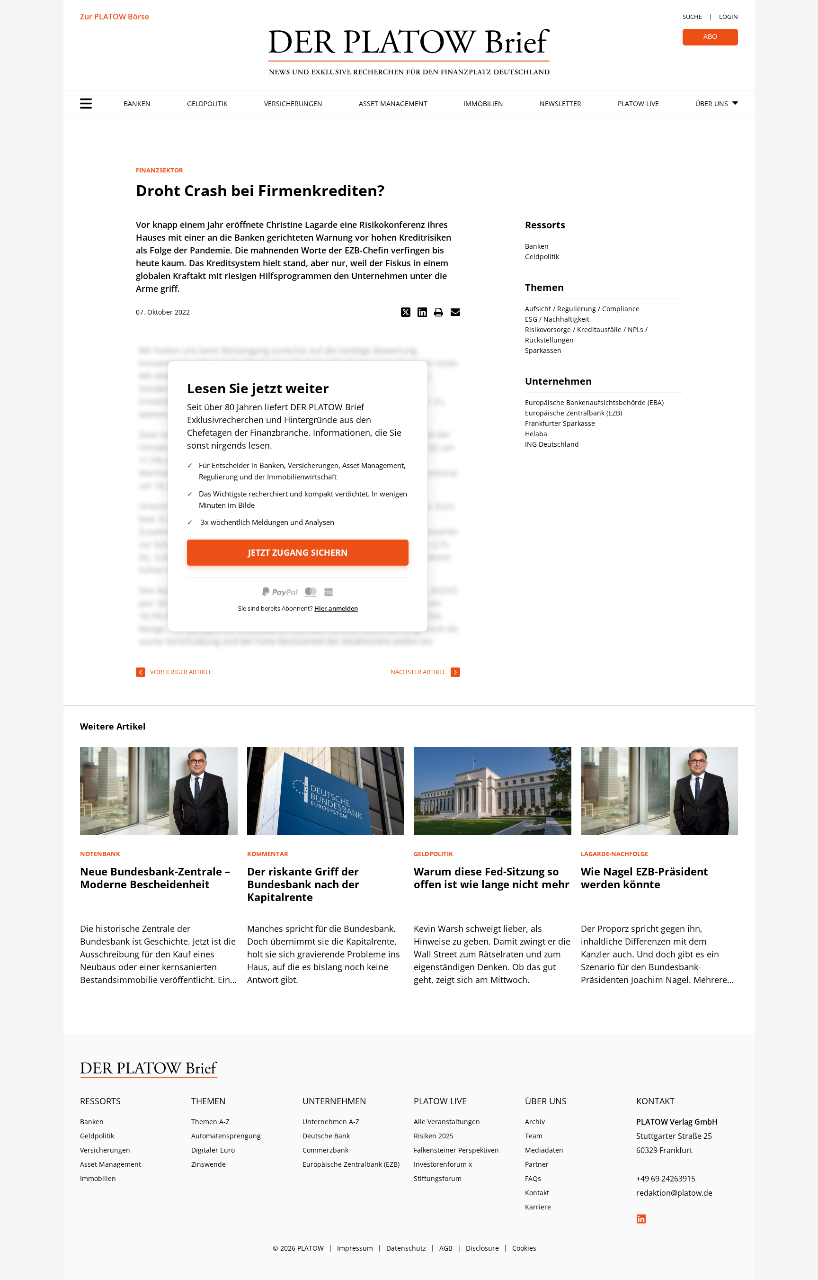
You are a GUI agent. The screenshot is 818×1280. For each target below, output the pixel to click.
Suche (692, 16)
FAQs (533, 1178)
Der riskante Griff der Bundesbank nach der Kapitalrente (303, 884)
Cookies (524, 1248)
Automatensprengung (226, 1135)
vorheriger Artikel (181, 671)
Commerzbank (325, 1149)
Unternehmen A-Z (330, 1121)
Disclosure (482, 1248)
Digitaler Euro (213, 1149)
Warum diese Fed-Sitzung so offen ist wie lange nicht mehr (491, 877)
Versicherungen (293, 103)
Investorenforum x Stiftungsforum (443, 1171)
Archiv (535, 1121)
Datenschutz (406, 1248)
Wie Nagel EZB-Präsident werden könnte (644, 877)
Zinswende (208, 1164)
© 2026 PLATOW (298, 1248)
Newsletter (560, 103)
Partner (537, 1164)
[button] (405, 312)
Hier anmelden (336, 608)
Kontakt (537, 1192)
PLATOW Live (638, 103)
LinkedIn (641, 1219)
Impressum (355, 1248)
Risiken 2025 (433, 1135)
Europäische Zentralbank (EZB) (351, 1164)
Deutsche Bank (326, 1135)
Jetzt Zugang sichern (298, 552)
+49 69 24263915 (665, 1178)
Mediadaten (544, 1149)
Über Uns (711, 103)
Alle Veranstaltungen (447, 1121)
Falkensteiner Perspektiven (456, 1149)
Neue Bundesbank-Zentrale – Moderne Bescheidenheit (155, 877)
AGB (446, 1248)
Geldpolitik (207, 103)
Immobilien (483, 103)
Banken (137, 103)
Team (533, 1135)
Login (728, 16)
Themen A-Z (210, 1121)
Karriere (538, 1206)
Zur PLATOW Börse (114, 16)
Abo (710, 36)
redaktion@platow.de (674, 1193)
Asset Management (393, 103)
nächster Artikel (418, 671)
